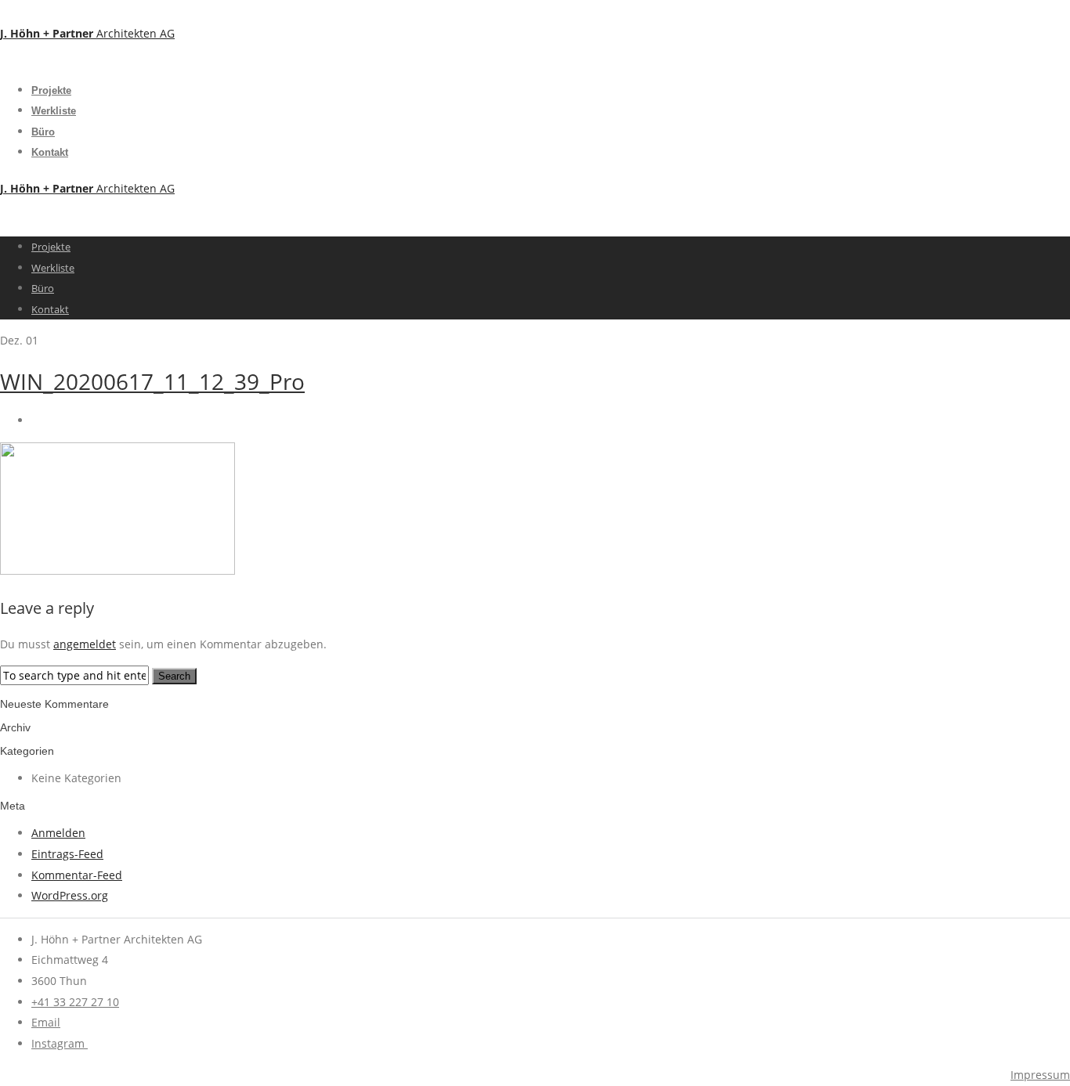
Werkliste (53, 111)
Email (45, 1022)
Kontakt (49, 152)
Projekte (51, 90)
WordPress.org (69, 895)
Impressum (1040, 1074)
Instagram (59, 1043)
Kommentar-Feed (76, 875)
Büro (43, 132)
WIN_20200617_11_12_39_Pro (152, 381)
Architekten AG (87, 33)
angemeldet (84, 644)
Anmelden (58, 832)
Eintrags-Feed (67, 853)
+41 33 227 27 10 (75, 1001)
